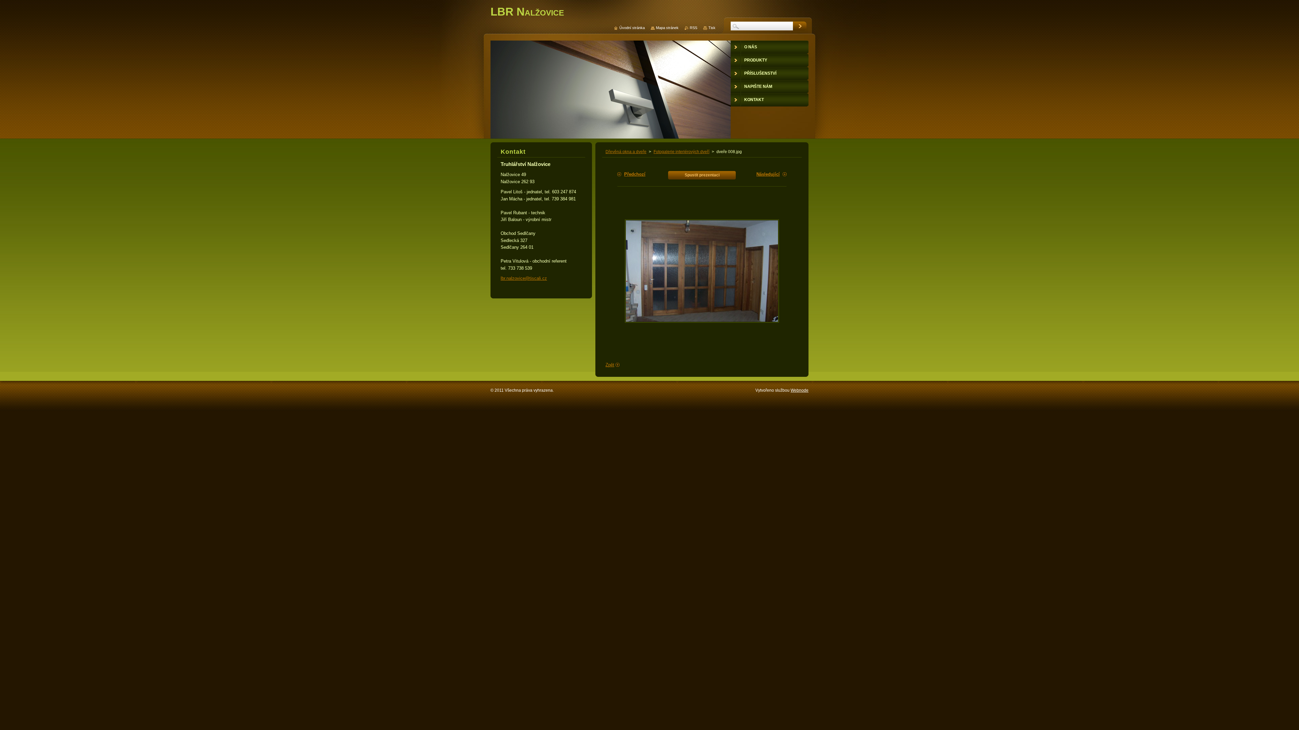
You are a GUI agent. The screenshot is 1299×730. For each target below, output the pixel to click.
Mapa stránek (667, 28)
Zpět (610, 364)
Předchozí (634, 174)
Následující (768, 174)
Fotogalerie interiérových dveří (681, 152)
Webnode (799, 390)
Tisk (711, 28)
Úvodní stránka (632, 28)
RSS (693, 28)
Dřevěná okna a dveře (626, 152)
